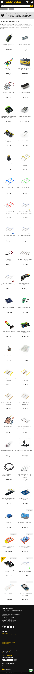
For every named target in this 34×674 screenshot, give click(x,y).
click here (27, 16)
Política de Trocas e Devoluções (8, 642)
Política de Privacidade (6, 641)
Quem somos (5, 633)
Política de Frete (5, 643)
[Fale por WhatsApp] (31, 671)
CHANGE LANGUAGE (7, 655)
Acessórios (11, 9)
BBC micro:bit (4, 9)
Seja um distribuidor (6, 636)
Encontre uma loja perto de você (9, 634)
